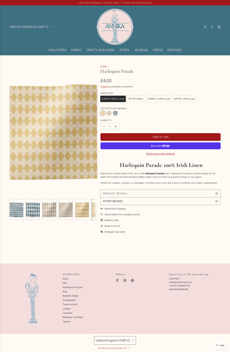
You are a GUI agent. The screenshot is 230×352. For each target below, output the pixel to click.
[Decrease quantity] (104, 126)
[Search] (205, 26)
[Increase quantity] (115, 126)
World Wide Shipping (115, 208)
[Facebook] (117, 280)
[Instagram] (124, 280)
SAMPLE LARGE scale (159, 98)
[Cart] (219, 26)
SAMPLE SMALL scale (113, 98)
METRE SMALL (136, 98)
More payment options (160, 153)
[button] (11, 130)
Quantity (106, 120)
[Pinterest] (132, 280)
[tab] (160, 193)
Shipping (104, 86)
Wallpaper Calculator (115, 231)
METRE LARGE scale (184, 98)
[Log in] (212, 26)
